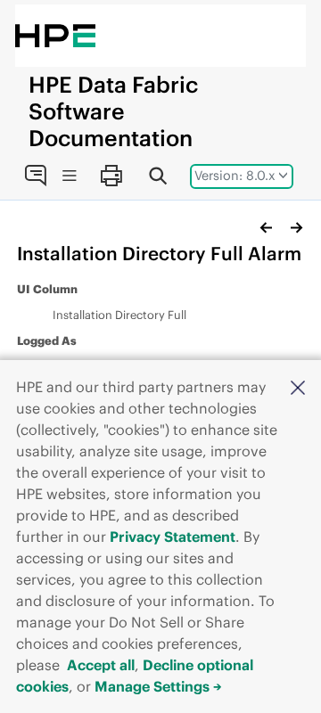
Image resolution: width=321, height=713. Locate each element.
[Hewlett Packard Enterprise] (55, 35)
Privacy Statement (172, 536)
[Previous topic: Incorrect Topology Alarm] (266, 227)
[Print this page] (110, 175)
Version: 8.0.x (235, 176)
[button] (298, 386)
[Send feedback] (36, 175)
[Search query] (158, 175)
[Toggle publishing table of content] (69, 176)
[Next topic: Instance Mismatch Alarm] (296, 227)
